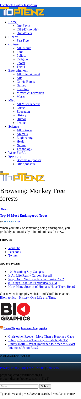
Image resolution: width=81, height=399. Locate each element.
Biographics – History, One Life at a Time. (28, 297)
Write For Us (17, 152)
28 (19, 221)
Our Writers (24, 33)
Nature (21, 145)
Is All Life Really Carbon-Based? (30, 275)
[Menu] (1, 172)
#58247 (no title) (27, 29)
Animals (22, 134)
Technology (24, 149)
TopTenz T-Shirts (32, 368)
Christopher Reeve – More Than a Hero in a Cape (41, 336)
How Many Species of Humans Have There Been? (41, 286)
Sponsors (14, 156)
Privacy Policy (9, 368)
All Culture (24, 48)
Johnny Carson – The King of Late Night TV (38, 340)
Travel (21, 66)
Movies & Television (30, 93)
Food (20, 52)
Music (21, 96)
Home (12, 22)
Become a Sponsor (29, 160)
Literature (23, 89)
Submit (45, 386)
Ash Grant (10, 221)
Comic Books (26, 81)
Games (21, 85)
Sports (21, 63)
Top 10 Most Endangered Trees (24, 215)
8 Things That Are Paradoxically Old (32, 283)
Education (23, 111)
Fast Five (23, 40)
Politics (21, 55)
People (21, 122)
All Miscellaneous (28, 104)
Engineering (25, 137)
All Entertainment (28, 74)
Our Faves (23, 25)
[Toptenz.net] (22, 15)
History (21, 115)
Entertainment (17, 70)
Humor (21, 119)
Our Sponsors (26, 164)
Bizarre (13, 37)
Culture (13, 44)
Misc (11, 100)
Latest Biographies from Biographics (25, 328)
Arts (19, 78)
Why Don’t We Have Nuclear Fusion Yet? (36, 279)
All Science (24, 130)
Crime (21, 108)
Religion (22, 59)
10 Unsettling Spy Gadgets (26, 271)
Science (13, 126)
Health (21, 141)
